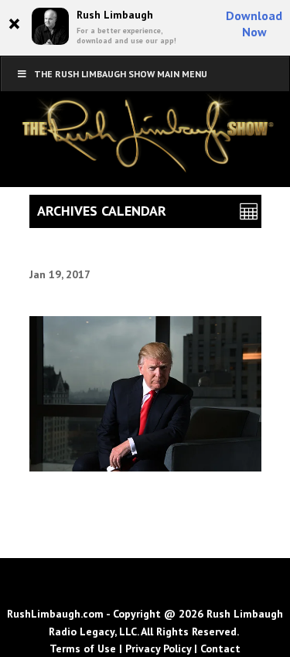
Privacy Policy (158, 648)
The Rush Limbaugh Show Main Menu (120, 74)
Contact (220, 648)
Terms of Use (82, 648)
